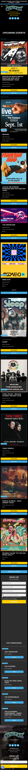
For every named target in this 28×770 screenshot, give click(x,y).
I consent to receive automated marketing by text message (11, 597)
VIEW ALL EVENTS (14, 571)
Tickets (14, 657)
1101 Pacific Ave (14, 748)
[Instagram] (15, 18)
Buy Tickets (14, 90)
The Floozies (9, 666)
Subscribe (14, 601)
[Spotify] (18, 18)
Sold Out (14, 290)
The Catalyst (9, 668)
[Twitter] (13, 18)
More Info (14, 93)
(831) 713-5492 (14, 15)
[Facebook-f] (10, 18)
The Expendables (11, 697)
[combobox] (3, 595)
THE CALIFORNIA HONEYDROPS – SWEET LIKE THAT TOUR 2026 (13, 713)
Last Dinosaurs (11, 652)
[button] (2, 6)
